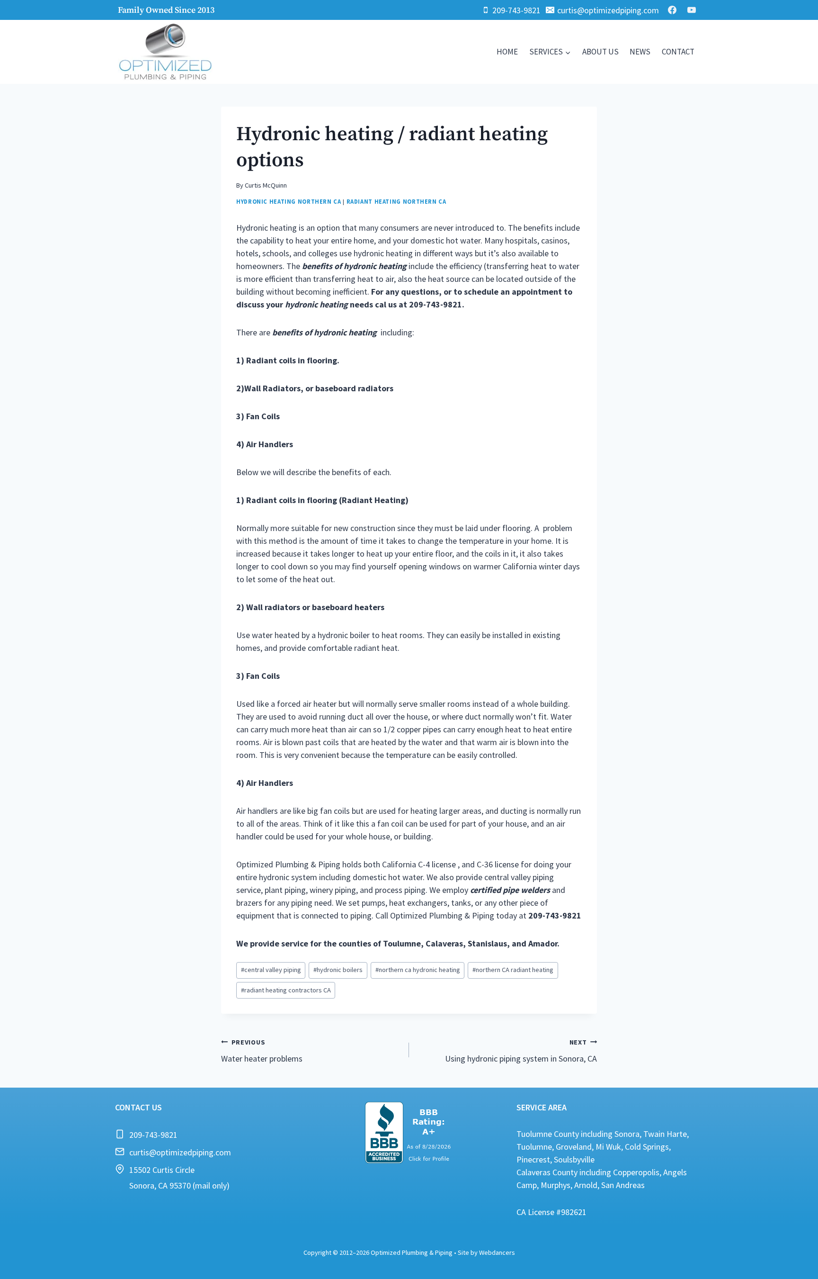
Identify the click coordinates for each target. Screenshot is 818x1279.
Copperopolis (636, 1172)
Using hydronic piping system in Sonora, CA (521, 1051)
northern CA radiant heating (512, 969)
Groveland (574, 1146)
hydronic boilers (338, 969)
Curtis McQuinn (266, 185)
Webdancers (497, 1252)
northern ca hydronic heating (417, 969)
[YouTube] (691, 9)
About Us (600, 51)
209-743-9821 (153, 1134)
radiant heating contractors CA (286, 990)
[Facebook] (672, 9)
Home (507, 51)
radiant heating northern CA (396, 201)
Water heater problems (261, 1051)
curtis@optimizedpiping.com (180, 1152)
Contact (678, 51)
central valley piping (271, 969)
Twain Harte (665, 1133)
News (640, 51)
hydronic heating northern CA (288, 201)
